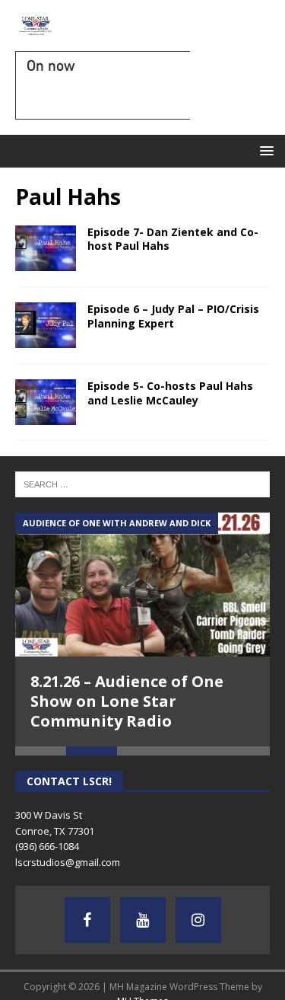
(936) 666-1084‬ (47, 846)
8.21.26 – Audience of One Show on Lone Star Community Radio (126, 701)
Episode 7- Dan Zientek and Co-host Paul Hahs (172, 239)
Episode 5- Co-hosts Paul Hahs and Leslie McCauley (170, 393)
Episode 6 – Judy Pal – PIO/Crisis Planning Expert (173, 316)
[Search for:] (142, 483)
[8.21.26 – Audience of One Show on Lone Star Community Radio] (142, 584)
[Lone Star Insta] (198, 920)
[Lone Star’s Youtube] (143, 920)
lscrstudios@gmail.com (67, 862)
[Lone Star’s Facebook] (87, 920)
